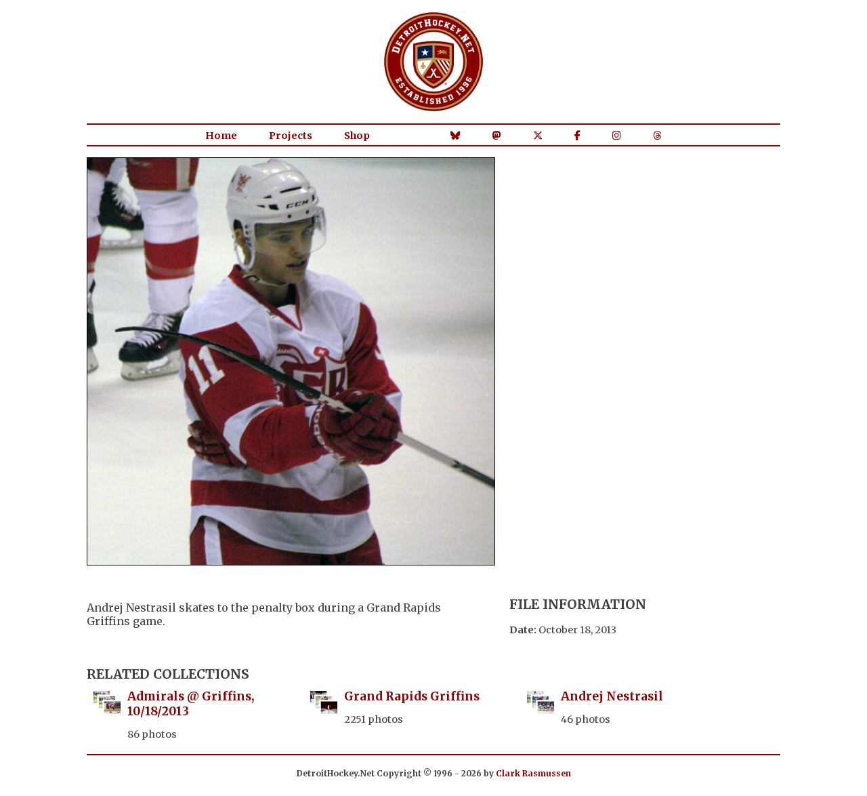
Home (221, 136)
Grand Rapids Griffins (412, 696)
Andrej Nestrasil (612, 696)
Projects (290, 136)
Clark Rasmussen (533, 773)
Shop (357, 136)
